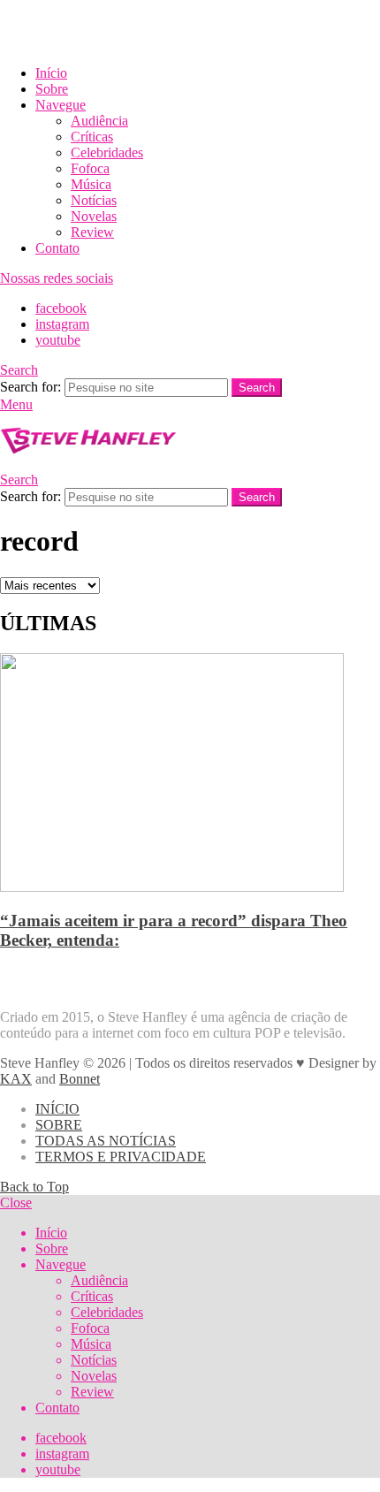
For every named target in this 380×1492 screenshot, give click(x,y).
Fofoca (90, 168)
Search (257, 387)
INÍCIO (57, 1108)
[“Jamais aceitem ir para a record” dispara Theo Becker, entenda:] (190, 774)
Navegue (60, 104)
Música (91, 184)
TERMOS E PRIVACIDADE (120, 1156)
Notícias (94, 200)
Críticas (92, 136)
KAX (16, 1078)
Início (51, 72)
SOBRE (58, 1124)
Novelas (94, 216)
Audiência (99, 120)
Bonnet (79, 1078)
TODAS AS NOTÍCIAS (105, 1140)
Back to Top (34, 1186)
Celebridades (107, 152)
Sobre (51, 88)
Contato (57, 247)
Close (16, 1202)
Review (92, 232)
